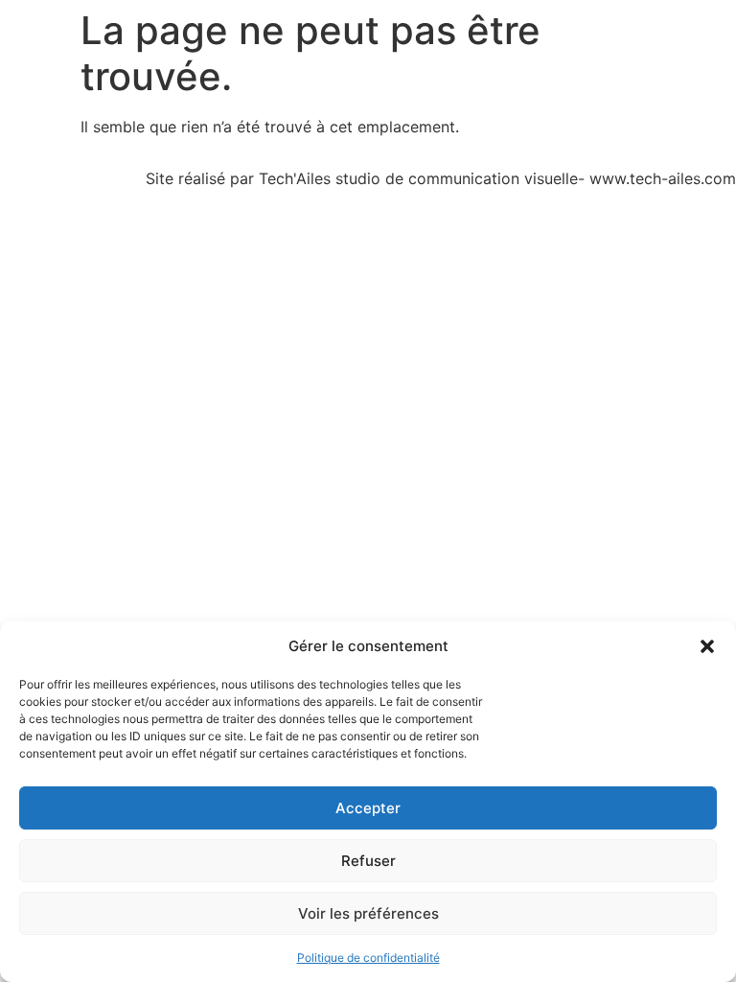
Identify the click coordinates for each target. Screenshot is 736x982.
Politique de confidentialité (368, 957)
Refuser (368, 861)
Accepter (368, 808)
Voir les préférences (368, 913)
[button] (707, 646)
